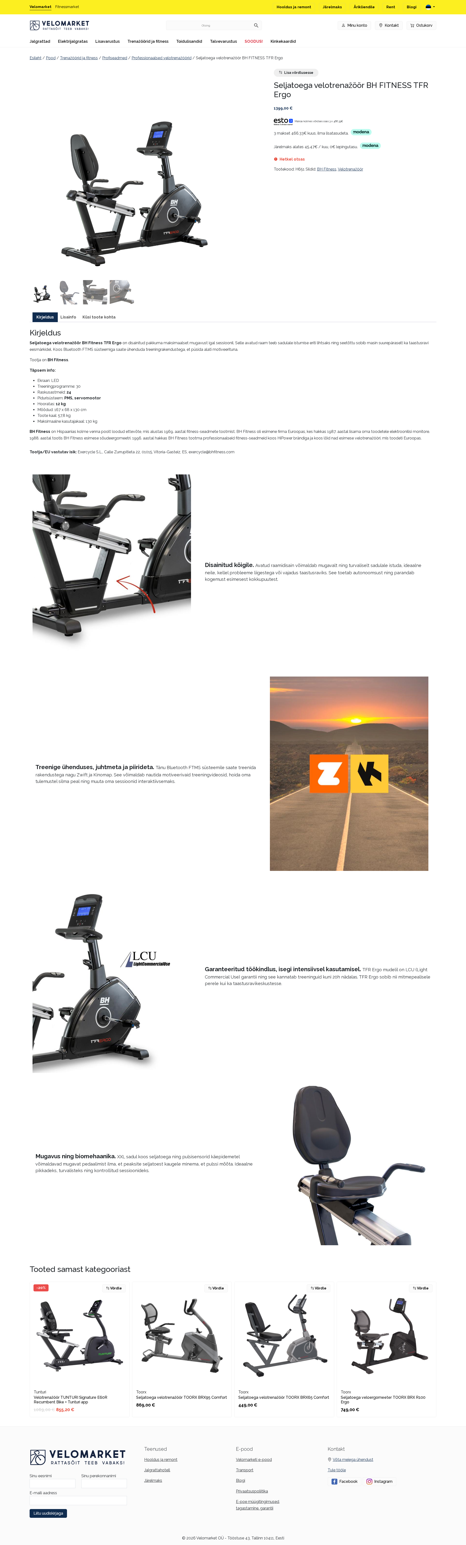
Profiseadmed (114, 58)
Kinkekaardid (283, 41)
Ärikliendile (364, 7)
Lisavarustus (107, 41)
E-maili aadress (43, 1493)
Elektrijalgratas (73, 41)
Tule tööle (337, 1470)
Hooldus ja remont (294, 7)
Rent (390, 7)
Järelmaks (332, 7)
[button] (42, 292)
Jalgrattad (40, 41)
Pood (51, 58)
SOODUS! (254, 41)
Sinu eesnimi (41, 1476)
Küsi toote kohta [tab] (99, 317)
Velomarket (40, 7)
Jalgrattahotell (157, 1470)
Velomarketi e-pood (254, 1459)
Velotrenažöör (350, 169)
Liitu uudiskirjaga (48, 1513)
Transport (244, 1470)
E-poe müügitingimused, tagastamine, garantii (258, 1505)
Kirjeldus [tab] (45, 317)
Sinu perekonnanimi (98, 1476)
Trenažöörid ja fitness (147, 41)
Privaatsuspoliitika (252, 1491)
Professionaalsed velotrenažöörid (161, 58)
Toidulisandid (189, 41)
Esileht (36, 58)
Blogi (411, 7)
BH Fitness (326, 169)
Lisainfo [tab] (68, 317)
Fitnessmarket (67, 7)
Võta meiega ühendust (353, 1459)
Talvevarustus (223, 41)
